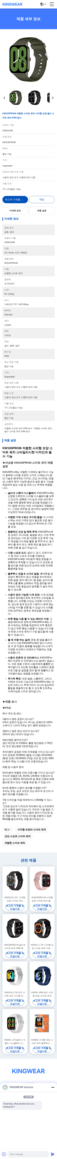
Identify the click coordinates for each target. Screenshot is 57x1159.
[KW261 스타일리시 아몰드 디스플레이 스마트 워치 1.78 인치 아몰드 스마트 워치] (15, 1023)
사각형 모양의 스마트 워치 (31, 829)
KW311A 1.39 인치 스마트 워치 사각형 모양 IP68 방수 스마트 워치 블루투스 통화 (14, 994)
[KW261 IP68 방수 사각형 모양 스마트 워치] (42, 976)
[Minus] (53, 1087)
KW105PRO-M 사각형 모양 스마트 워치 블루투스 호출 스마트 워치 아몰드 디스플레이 (42, 899)
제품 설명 (41, 210)
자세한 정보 (15, 210)
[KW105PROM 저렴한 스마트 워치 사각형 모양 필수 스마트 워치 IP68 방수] (28, 59)
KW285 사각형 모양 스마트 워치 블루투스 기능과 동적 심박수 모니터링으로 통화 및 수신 (42, 1042)
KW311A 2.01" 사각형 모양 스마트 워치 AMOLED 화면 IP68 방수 (15, 899)
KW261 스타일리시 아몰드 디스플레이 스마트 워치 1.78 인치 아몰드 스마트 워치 (15, 1042)
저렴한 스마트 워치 (15, 843)
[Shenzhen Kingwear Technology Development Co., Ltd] (12, 4)
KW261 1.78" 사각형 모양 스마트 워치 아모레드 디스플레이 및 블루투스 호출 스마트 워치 (42, 947)
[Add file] (4, 1154)
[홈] (28, 1074)
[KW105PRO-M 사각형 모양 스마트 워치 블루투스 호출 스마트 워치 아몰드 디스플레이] (42, 881)
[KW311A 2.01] (15, 881)
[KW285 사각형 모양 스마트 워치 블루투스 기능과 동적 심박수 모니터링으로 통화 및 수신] (42, 1023)
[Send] (52, 1154)
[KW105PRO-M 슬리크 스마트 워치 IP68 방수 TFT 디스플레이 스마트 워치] (15, 928)
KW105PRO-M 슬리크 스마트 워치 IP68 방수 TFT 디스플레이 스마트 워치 (15, 947)
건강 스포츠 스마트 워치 (18, 836)
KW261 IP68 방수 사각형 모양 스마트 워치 (42, 994)
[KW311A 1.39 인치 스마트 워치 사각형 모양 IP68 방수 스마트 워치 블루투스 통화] (15, 976)
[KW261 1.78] (42, 928)
